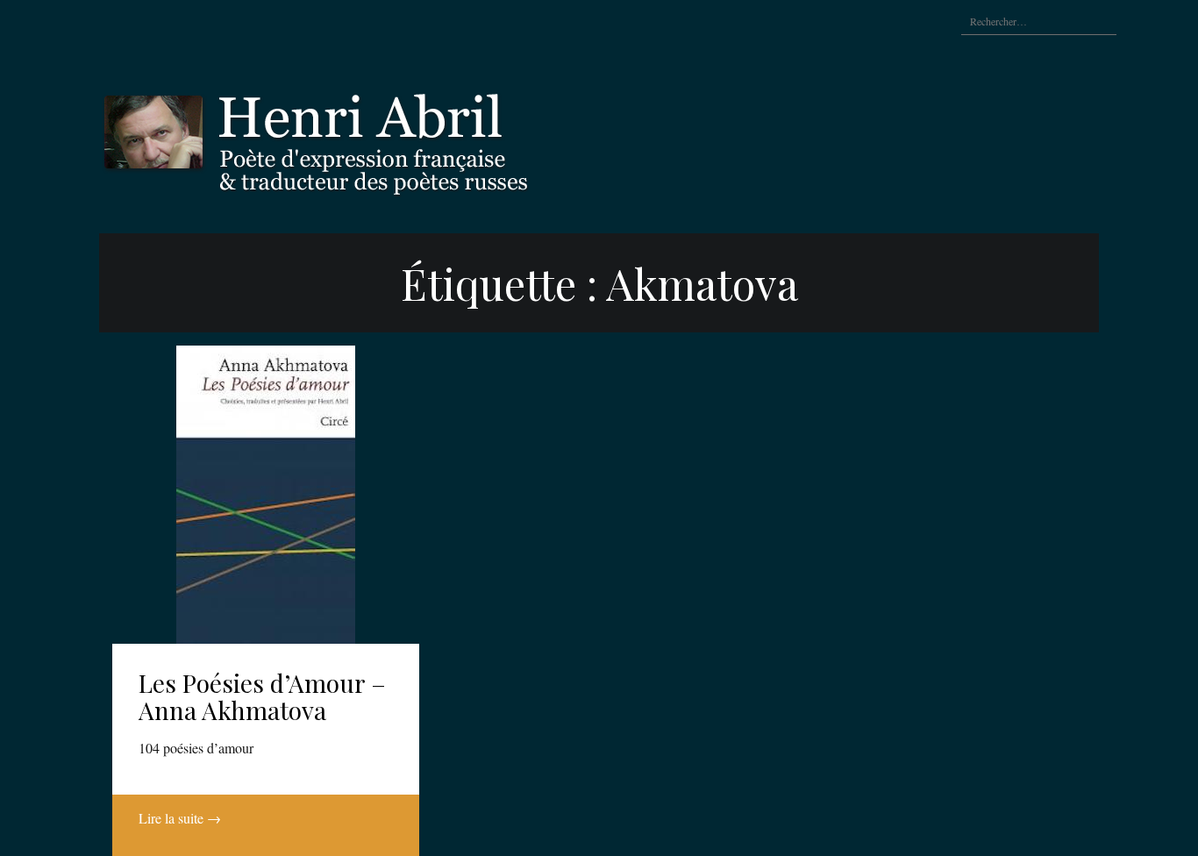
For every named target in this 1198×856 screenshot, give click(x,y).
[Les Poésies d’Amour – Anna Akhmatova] (265, 495)
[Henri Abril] (362, 138)
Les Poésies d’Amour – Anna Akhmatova (262, 696)
